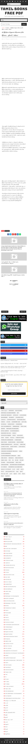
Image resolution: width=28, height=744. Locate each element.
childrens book (19, 417)
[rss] (18, 1)
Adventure (11, 410)
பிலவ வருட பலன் (4, 473)
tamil (19, 455)
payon (14, 435)
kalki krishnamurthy (6, 426)
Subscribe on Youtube (6, 350)
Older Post (23, 311)
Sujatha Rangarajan (6, 453)
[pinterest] (10, 1)
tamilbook (11, 457)
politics (12, 437)
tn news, (15, 39)
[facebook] (2, 1)
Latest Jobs (23, 426)
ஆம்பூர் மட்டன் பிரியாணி (6, 469)
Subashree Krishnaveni (6, 448)
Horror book (11, 424)
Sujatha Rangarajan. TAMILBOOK (8, 455)
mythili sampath (5, 430)
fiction (8, 421)
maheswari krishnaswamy (12, 428)
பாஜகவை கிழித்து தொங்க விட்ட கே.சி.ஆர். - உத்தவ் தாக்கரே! (14, 363)
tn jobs (21, 460)
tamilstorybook (19, 457)
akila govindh (18, 410)
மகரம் (11, 473)
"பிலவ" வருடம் (4, 410)
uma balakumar (4, 464)
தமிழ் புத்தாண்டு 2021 (10, 471)
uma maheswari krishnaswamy (17, 464)
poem (2, 437)
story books (22, 446)
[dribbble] (15, 1)
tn (12, 460)
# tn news (7, 231)
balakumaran (4, 417)
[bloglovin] (12, 1)
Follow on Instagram (6, 353)
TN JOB (16, 460)
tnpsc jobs (18, 462)
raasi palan (4, 442)
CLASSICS (3, 419)
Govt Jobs (24, 421)
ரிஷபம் (2, 475)
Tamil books (4, 457)
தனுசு (17, 471)
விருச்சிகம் (7, 475)
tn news (7, 27)
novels (14, 433)
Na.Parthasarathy (14, 430)
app (18, 412)
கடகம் (13, 469)
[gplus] (7, 1)
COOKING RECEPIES (11, 419)
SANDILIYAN (22, 444)
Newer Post (4, 311)
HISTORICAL (3, 424)
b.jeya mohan (23, 415)
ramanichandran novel (6, 444)
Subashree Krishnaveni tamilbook (9, 451)
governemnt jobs (16, 421)
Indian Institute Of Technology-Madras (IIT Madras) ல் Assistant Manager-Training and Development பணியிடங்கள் (13, 494)
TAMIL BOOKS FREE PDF (14, 10)
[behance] (20, 1)
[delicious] (26, 1)
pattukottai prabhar (6, 435)
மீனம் (19, 473)
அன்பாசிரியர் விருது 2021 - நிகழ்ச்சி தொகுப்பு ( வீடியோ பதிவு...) (13, 275)
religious (16, 444)
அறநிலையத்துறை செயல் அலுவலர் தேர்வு (11, 513)
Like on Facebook (5, 347)
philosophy (20, 435)
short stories (13, 446)
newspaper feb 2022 (6, 433)
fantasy (3, 421)
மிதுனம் (15, 473)
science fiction (5, 446)
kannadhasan (16, 426)
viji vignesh (4, 466)
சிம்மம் (2, 471)
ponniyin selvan (20, 437)
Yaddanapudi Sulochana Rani (15, 466)
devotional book (21, 419)
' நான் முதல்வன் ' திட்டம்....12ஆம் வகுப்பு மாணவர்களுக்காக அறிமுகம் (9, 262)
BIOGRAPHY (11, 417)
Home (3, 27)
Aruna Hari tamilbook (6, 415)
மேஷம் (23, 473)
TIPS (10, 460)
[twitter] (5, 1)
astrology (15, 415)
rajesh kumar (20, 442)
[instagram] (23, 1)
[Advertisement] (14, 64)
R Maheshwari (18, 439)
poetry (7, 437)
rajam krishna (11, 442)
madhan (3, 428)
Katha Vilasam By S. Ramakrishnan (9, 360)
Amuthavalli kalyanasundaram (8, 412)
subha (20, 451)
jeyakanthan (19, 424)
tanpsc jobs (4, 460)
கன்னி (18, 469)
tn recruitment (10, 462)
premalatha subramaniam (7, 439)
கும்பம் (22, 469)
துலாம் (21, 471)
